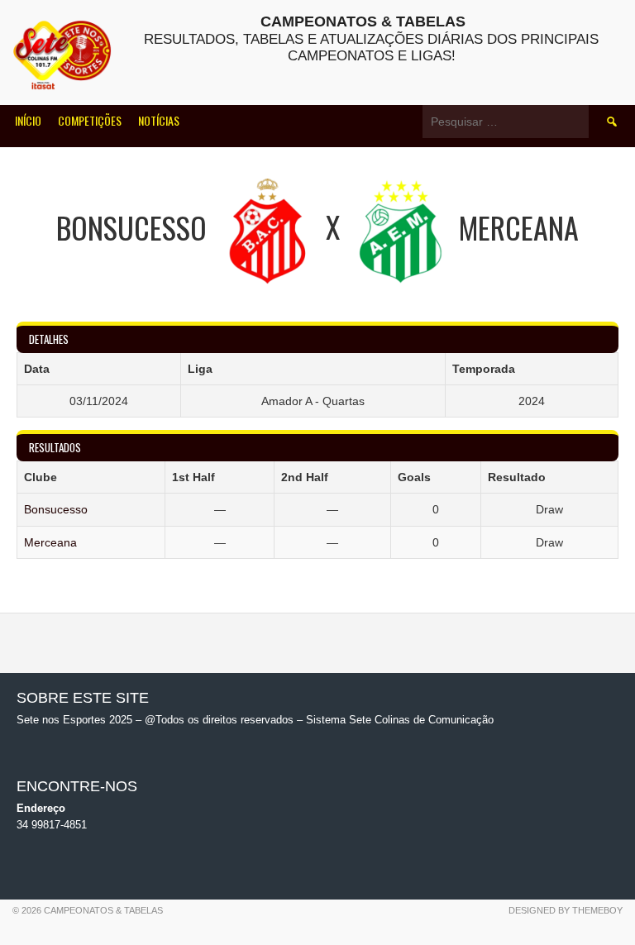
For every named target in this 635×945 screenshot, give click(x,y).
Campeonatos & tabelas (363, 21)
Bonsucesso (56, 509)
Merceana (50, 542)
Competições (90, 120)
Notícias (158, 120)
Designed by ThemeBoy (565, 910)
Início (28, 120)
